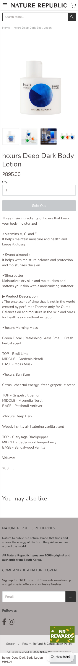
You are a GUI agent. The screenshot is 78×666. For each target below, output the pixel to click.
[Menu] (4, 5)
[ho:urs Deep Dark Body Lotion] (10, 136)
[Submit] (72, 17)
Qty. (5, 182)
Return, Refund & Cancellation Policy (47, 644)
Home (6, 28)
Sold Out (39, 205)
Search (10, 644)
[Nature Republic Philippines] (39, 5)
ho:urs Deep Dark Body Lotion (33, 28)
